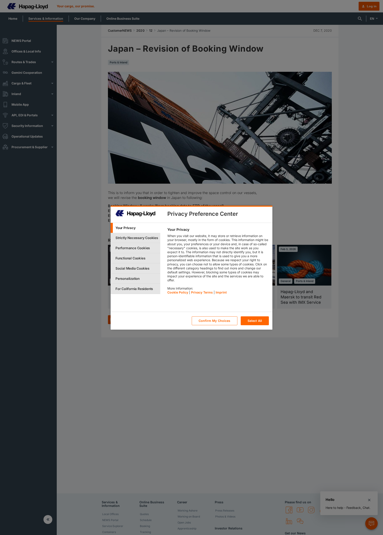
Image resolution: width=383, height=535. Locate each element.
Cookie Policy (177, 292)
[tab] (135, 228)
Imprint (221, 292)
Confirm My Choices (215, 321)
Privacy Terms (202, 292)
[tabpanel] (218, 262)
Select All (255, 321)
